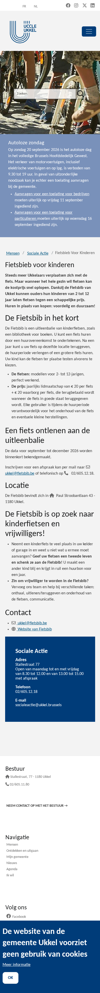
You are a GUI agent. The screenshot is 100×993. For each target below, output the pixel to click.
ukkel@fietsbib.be (32, 623)
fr (24, 6)
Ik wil (10, 875)
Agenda (11, 869)
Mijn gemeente (17, 857)
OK (10, 978)
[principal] (89, 31)
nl (36, 6)
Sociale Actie (37, 254)
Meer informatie (17, 965)
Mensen (12, 254)
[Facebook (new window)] (68, 6)
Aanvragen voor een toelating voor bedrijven (52, 194)
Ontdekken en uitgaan (22, 851)
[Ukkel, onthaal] (23, 31)
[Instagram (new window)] (76, 6)
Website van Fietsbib (35, 629)
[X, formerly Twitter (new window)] (84, 6)
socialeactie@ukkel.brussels (38, 705)
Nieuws (11, 863)
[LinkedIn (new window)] (92, 6)
